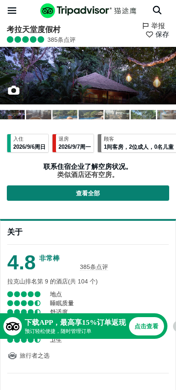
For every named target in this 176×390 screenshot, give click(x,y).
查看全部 (88, 193)
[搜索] (157, 10)
